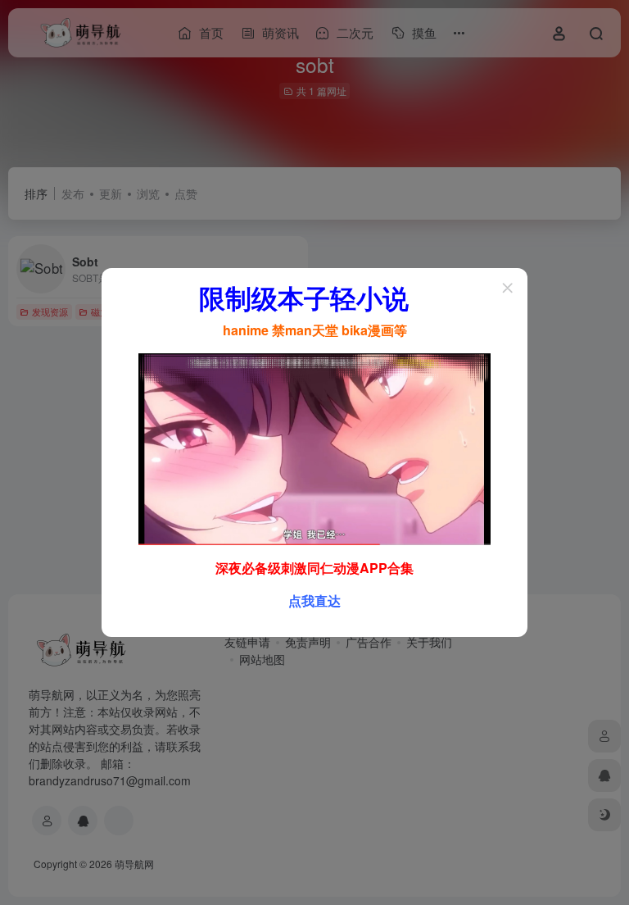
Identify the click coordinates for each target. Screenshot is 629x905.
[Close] (507, 287)
